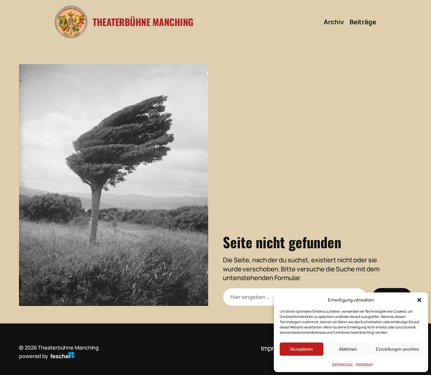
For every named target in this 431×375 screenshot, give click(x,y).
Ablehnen (348, 349)
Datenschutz (342, 364)
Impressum (364, 364)
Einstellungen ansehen (397, 349)
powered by (34, 355)
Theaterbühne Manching (143, 22)
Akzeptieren (301, 349)
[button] (419, 300)
